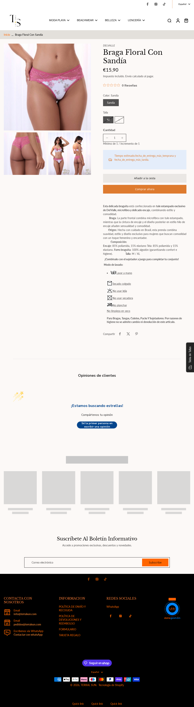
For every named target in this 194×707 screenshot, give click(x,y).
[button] (144, 178)
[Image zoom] (47, 87)
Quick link (78, 703)
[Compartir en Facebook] (120, 334)
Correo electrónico (42, 562)
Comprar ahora (144, 189)
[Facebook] (147, 4)
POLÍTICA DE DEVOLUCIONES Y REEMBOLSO (70, 619)
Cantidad (109, 130)
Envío (128, 76)
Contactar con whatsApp (28, 634)
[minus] (107, 138)
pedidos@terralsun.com (27, 624)
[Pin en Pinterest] (136, 334)
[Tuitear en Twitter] (128, 334)
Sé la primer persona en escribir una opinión (97, 424)
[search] (169, 20)
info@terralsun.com (25, 614)
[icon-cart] (186, 20)
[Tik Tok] (164, 4)
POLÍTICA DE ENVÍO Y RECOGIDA (72, 608)
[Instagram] (156, 4)
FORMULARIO (67, 629)
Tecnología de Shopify (111, 685)
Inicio (7, 34)
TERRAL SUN (88, 685)
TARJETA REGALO (69, 635)
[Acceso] (178, 20)
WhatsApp (112, 606)
